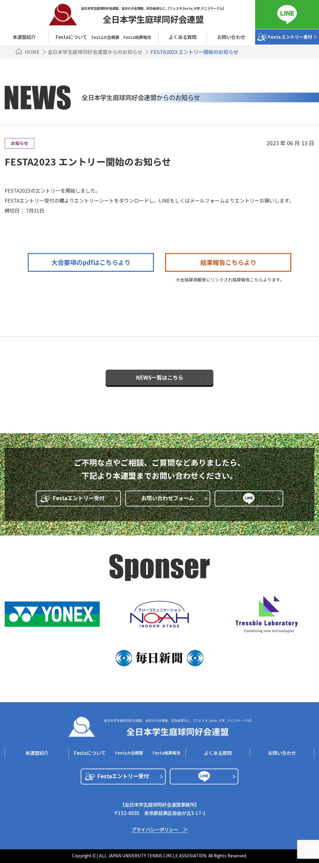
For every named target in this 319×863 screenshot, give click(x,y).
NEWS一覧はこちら (159, 377)
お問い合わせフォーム (167, 498)
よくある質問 (183, 36)
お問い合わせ (231, 36)
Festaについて (90, 752)
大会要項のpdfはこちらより (91, 262)
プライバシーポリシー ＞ (159, 830)
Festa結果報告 (137, 37)
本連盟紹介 (24, 36)
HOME (32, 51)
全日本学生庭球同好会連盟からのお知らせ (96, 51)
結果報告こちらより (228, 262)
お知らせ (19, 143)
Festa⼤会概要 (105, 37)
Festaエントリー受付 (78, 498)
